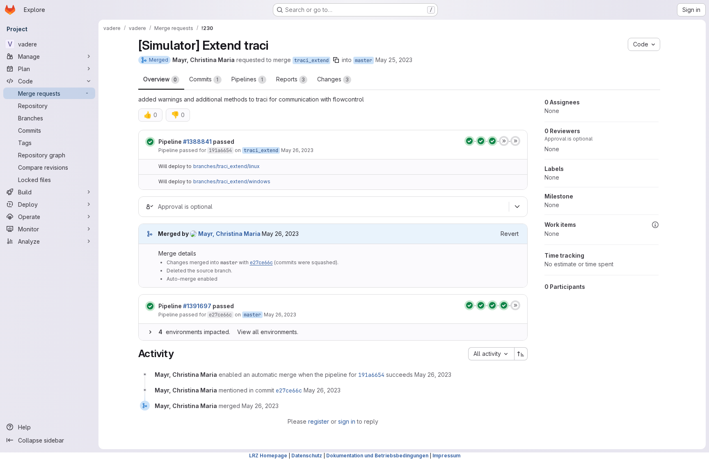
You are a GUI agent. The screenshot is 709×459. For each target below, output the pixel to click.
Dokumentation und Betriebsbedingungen (377, 455)
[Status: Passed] (150, 142)
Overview (160, 79)
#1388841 (197, 141)
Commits (204, 79)
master (363, 60)
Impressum (446, 455)
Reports (290, 79)
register (318, 421)
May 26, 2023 (297, 150)
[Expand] (150, 332)
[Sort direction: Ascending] (521, 353)
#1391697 (197, 305)
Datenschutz (306, 455)
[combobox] (491, 353)
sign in (346, 421)
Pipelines (247, 79)
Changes (333, 79)
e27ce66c (261, 262)
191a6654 (220, 150)
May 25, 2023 (393, 59)
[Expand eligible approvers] (517, 207)
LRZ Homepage (268, 455)
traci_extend (311, 60)
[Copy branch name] (336, 60)
